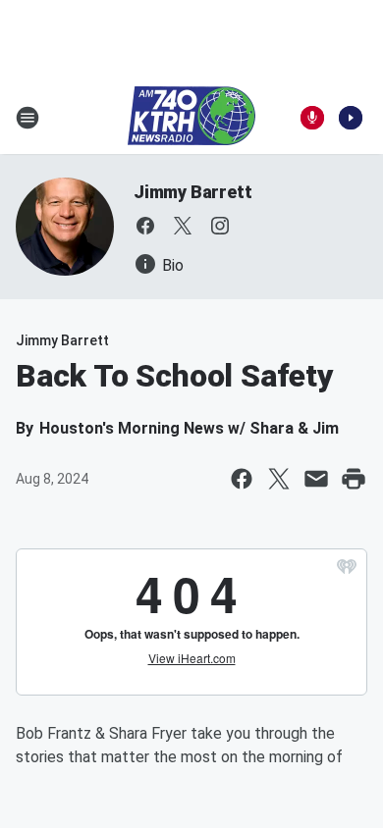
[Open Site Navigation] (27, 117)
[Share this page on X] (279, 478)
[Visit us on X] (182, 225)
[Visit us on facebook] (145, 225)
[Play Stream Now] (350, 117)
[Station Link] (191, 117)
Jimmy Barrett (192, 191)
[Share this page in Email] (316, 478)
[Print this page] (353, 478)
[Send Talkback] (312, 117)
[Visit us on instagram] (220, 225)
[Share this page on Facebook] (241, 478)
